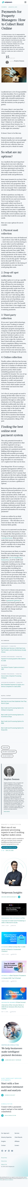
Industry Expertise (6, 1137)
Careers (17, 1145)
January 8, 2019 (12, 7)
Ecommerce (5, 946)
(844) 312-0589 (9, 850)
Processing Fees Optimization (11, 918)
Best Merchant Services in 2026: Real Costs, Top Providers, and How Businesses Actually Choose (13, 650)
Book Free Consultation (9, 847)
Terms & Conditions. (9, 1179)
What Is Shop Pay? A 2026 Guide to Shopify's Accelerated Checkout (13, 949)
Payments (4, 7)
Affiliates (17, 1141)
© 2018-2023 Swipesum (7, 1166)
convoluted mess (6, 538)
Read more (7, 811)
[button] (25, 2)
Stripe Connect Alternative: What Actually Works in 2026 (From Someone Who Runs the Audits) (13, 1005)
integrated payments (8, 1002)
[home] (6, 2)
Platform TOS (4, 1164)
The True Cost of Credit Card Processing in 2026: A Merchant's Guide (13, 920)
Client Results (18, 1137)
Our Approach (5, 1133)
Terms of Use (4, 1161)
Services (17, 1133)
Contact (3, 1145)
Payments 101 (5, 975)
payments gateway (13, 600)
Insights (3, 1141)
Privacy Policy (4, 1157)
